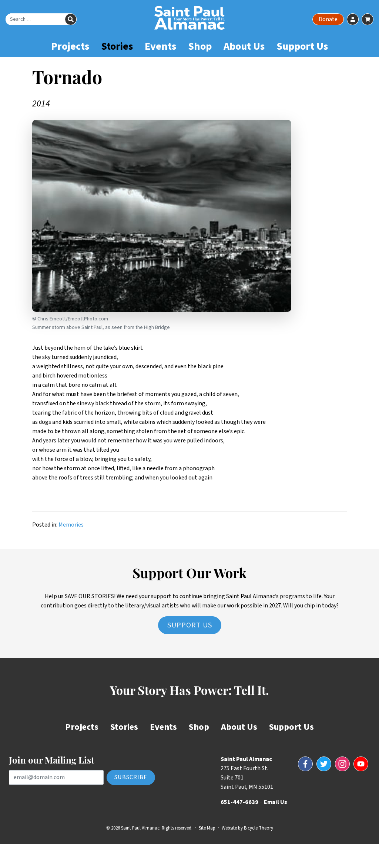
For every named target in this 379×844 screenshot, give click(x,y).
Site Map (207, 828)
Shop (200, 46)
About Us (244, 46)
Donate (328, 19)
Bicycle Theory (258, 828)
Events (160, 46)
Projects (70, 46)
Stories (117, 46)
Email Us (275, 802)
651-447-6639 (239, 802)
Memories (71, 525)
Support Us (302, 46)
